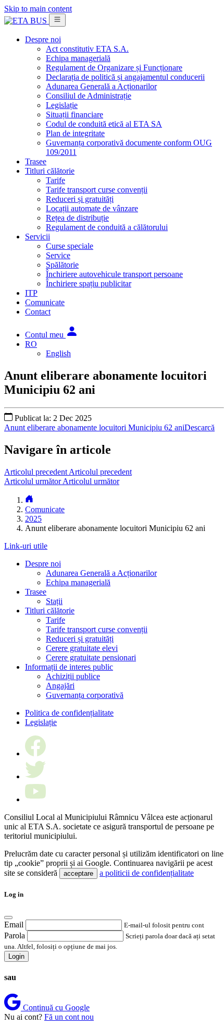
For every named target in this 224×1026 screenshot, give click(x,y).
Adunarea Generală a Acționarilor (101, 86)
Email (13, 924)
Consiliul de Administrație (88, 95)
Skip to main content (38, 8)
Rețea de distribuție (77, 217)
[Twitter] (35, 776)
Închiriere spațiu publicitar (88, 283)
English (58, 353)
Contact (38, 311)
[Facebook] (35, 753)
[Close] (8, 917)
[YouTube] (35, 799)
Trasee (35, 161)
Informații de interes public (69, 666)
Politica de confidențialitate (69, 712)
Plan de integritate (75, 133)
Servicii (37, 236)
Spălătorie (62, 264)
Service (58, 255)
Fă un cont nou (69, 1016)
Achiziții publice (73, 676)
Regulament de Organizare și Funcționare (114, 67)
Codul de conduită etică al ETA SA (104, 123)
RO (31, 344)
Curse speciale (69, 246)
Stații (54, 601)
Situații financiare (74, 114)
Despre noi (43, 39)
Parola (14, 935)
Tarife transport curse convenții (96, 189)
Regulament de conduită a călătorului (107, 227)
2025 (33, 518)
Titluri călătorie (49, 170)
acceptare (78, 873)
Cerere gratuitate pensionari (91, 657)
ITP (31, 292)
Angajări (60, 685)
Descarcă (199, 427)
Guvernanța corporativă (84, 695)
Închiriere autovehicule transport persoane (114, 274)
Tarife (55, 180)
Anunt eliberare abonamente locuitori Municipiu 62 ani (94, 427)
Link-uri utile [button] (25, 545)
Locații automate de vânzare (92, 208)
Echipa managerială (78, 58)
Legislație (62, 105)
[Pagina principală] (29, 500)
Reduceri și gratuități (80, 199)
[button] (51, 334)
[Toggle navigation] (57, 20)
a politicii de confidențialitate (146, 872)
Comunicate (45, 302)
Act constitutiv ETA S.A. (87, 48)
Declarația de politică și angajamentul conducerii (125, 77)
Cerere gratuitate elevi (82, 648)
